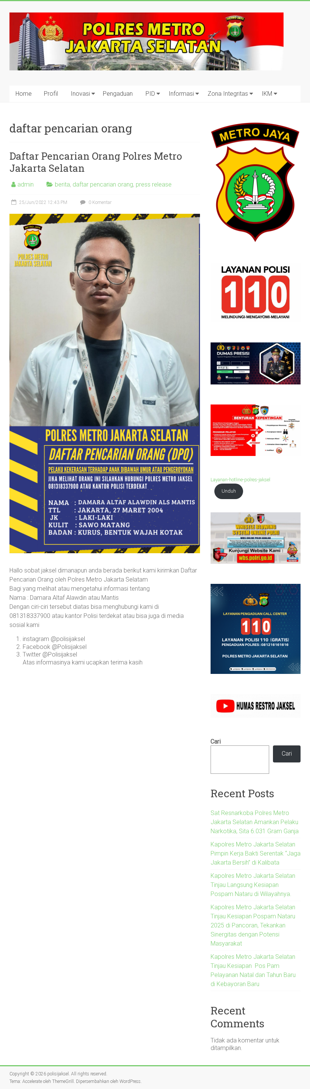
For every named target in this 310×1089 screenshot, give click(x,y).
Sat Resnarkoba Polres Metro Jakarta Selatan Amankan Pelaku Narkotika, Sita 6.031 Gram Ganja (255, 822)
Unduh (229, 491)
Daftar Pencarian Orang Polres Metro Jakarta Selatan (95, 161)
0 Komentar (99, 202)
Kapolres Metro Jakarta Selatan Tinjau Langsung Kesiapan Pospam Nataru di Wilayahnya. (253, 885)
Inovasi (80, 93)
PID (150, 93)
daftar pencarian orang (103, 184)
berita (62, 184)
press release (154, 184)
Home (24, 93)
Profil (51, 93)
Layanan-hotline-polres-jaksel (240, 479)
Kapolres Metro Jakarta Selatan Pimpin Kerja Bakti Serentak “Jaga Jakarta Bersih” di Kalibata (256, 853)
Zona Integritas (228, 93)
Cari (216, 741)
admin (25, 184)
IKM (267, 93)
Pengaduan (118, 93)
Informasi (181, 93)
